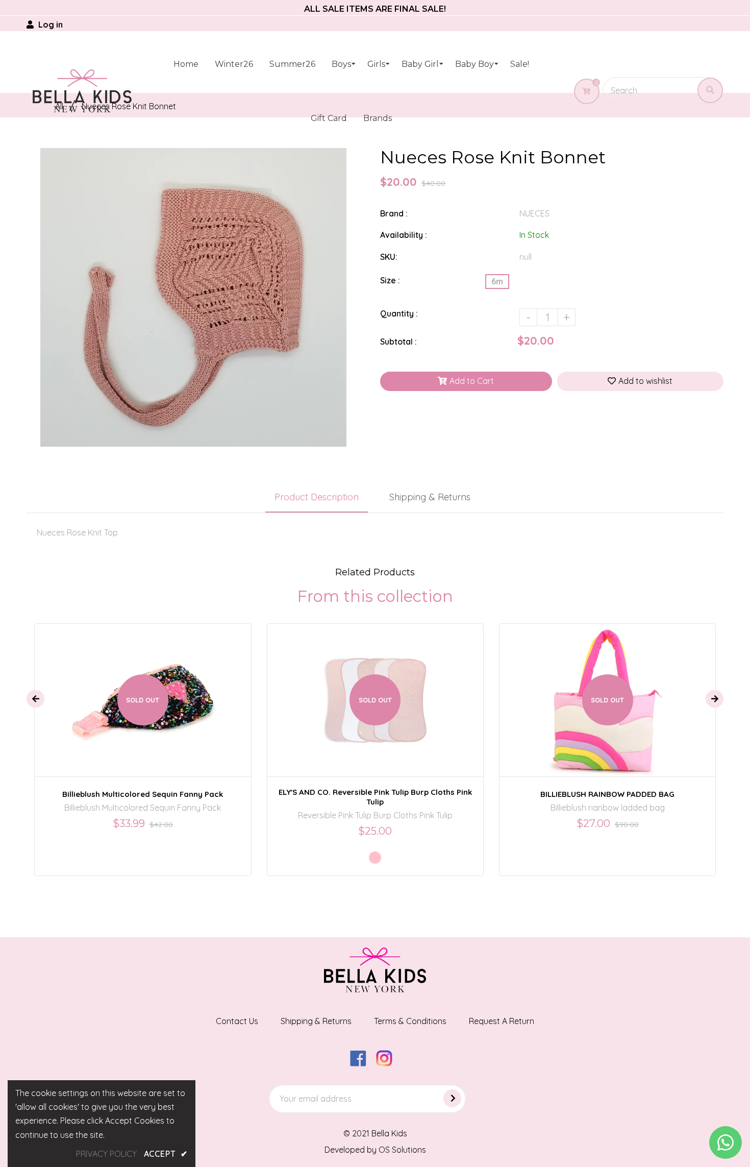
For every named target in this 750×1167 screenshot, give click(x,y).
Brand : (394, 213)
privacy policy (106, 1154)
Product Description (316, 497)
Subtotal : (398, 341)
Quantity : (399, 313)
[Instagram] (388, 1063)
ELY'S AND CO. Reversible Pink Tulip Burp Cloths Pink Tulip (375, 797)
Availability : (403, 235)
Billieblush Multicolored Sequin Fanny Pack (142, 794)
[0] (582, 91)
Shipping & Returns (429, 497)
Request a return (501, 1021)
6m (497, 281)
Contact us (237, 1021)
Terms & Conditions (410, 1021)
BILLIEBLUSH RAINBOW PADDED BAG (607, 794)
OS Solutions (402, 1150)
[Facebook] (362, 1063)
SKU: (388, 257)
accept (166, 1154)
